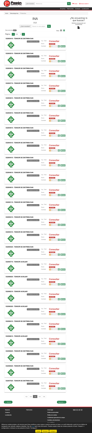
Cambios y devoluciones (53, 420)
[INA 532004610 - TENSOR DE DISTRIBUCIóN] (11, 178)
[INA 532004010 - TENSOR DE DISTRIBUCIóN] (11, 133)
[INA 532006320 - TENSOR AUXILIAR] (11, 312)
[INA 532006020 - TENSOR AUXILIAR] (11, 282)
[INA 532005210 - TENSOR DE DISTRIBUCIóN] (11, 223)
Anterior (8, 402)
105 (39, 396)
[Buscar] (69, 3)
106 (44, 396)
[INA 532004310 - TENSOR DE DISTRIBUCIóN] (11, 148)
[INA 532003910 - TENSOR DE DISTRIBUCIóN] (11, 118)
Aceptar (38, 431)
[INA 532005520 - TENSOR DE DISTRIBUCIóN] (11, 252)
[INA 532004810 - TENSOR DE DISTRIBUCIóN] (11, 193)
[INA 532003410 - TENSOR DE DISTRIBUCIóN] (11, 44)
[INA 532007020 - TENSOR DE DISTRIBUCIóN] (11, 386)
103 (31, 396)
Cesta (75, 4)
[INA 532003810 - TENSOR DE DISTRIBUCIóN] (11, 104)
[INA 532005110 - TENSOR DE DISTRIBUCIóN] (11, 208)
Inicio (6, 13)
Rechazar (45, 431)
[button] (61, 30)
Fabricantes (70, 9)
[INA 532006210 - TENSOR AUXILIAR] (11, 297)
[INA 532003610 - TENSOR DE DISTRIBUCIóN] (11, 74)
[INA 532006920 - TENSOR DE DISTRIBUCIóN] (11, 371)
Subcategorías (14, 13)
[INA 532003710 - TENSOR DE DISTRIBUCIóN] (11, 89)
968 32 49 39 (77, 410)
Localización (85, 9)
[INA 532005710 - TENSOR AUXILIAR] (11, 267)
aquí (33, 426)
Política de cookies (52, 415)
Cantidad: (43, 46)
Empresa (62, 9)
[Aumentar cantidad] (59, 46)
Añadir (63, 46)
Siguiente (61, 402)
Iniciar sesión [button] (84, 4)
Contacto (77, 9)
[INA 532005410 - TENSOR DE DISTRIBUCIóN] (11, 238)
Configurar (53, 431)
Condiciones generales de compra (56, 417)
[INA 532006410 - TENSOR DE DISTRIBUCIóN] (11, 327)
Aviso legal (50, 410)
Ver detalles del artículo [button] (33, 41)
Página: (8, 34)
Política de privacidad (52, 412)
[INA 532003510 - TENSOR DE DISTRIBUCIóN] (11, 59)
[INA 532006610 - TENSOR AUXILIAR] (11, 342)
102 (26, 396)
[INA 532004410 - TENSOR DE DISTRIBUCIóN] (11, 163)
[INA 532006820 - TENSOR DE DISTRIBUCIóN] (11, 357)
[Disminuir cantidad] (50, 46)
